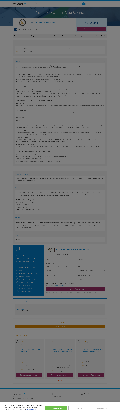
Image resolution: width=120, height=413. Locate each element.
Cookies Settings (102, 408)
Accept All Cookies (56, 408)
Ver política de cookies (33, 409)
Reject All (79, 408)
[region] (60, 407)
